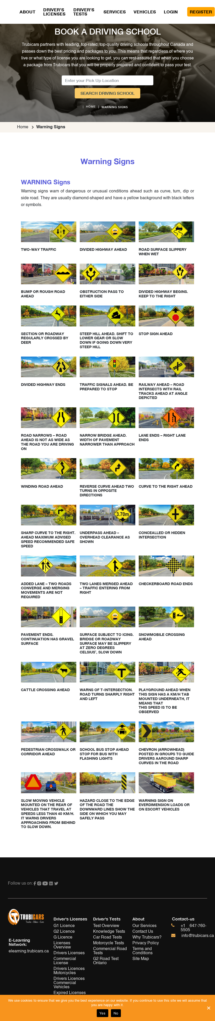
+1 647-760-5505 (193, 928)
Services (115, 11)
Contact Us (142, 932)
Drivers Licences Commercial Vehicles (69, 983)
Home (22, 127)
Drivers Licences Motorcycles (69, 971)
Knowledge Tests (109, 932)
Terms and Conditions (142, 951)
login (171, 11)
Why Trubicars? (147, 937)
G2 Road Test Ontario (106, 961)
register (201, 11)
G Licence (62, 937)
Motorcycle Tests (108, 943)
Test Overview (106, 926)
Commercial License (64, 961)
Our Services (144, 926)
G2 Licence (64, 932)
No (116, 1013)
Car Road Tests (107, 937)
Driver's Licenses (54, 11)
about (27, 11)
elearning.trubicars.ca (26, 951)
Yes (102, 1013)
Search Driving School (107, 93)
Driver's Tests (84, 11)
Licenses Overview (62, 945)
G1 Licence (64, 926)
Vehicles (145, 11)
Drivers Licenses (69, 953)
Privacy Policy (145, 943)
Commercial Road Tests (110, 951)
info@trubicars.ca (197, 936)
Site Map (140, 959)
